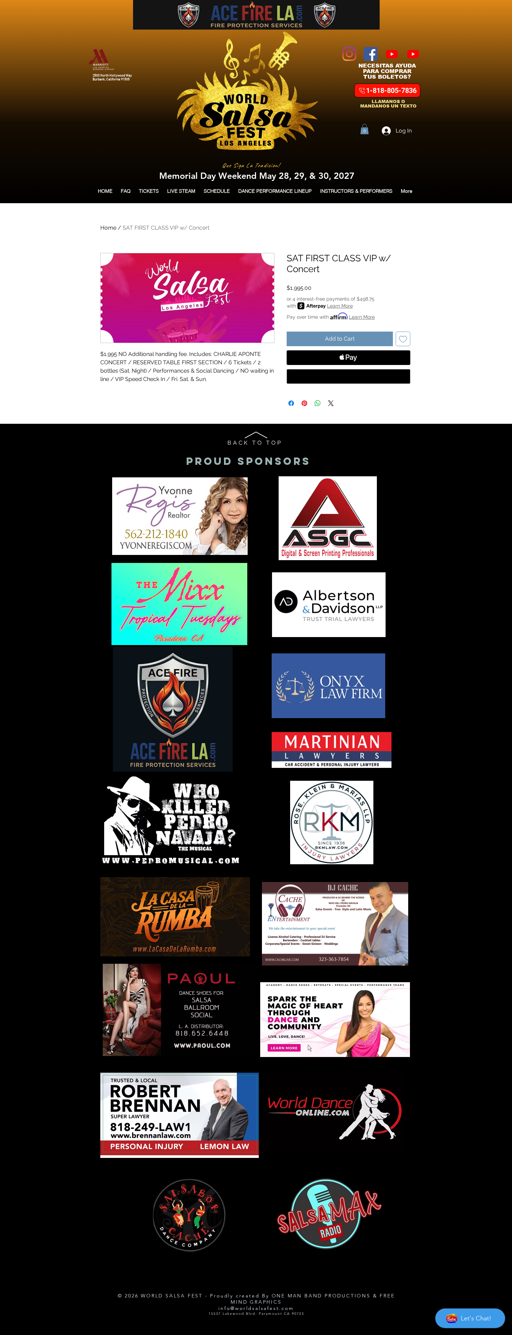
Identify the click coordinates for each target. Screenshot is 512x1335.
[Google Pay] (348, 376)
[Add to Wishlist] (403, 339)
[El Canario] (392, 54)
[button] (364, 129)
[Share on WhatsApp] (317, 403)
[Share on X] (331, 403)
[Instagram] (349, 54)
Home (108, 227)
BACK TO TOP (254, 442)
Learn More (340, 306)
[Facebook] (371, 54)
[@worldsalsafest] (413, 54)
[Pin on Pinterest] (304, 403)
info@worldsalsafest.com (256, 1308)
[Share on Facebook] (291, 403)
